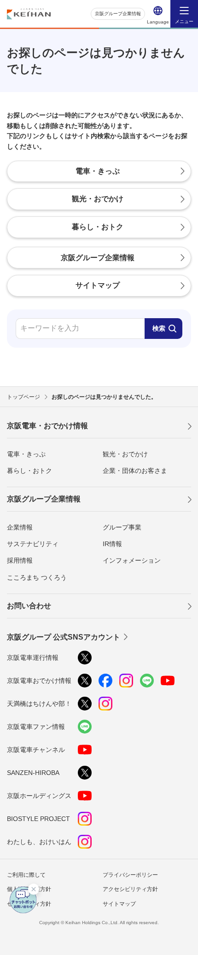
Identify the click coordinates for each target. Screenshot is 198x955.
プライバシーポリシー (130, 875)
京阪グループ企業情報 (118, 13)
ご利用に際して (26, 875)
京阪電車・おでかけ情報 (47, 426)
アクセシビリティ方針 (130, 889)
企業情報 (20, 527)
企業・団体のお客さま (135, 470)
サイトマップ (119, 904)
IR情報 (112, 543)
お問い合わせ (29, 606)
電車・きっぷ (26, 454)
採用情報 (20, 560)
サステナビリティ (32, 543)
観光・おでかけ (125, 454)
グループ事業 (122, 527)
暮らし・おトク (29, 470)
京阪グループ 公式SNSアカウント (63, 637)
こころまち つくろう (37, 577)
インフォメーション (132, 560)
